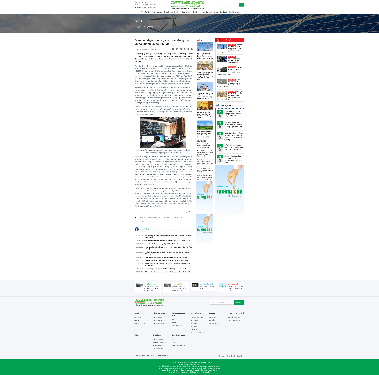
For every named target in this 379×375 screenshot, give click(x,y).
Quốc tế (136, 320)
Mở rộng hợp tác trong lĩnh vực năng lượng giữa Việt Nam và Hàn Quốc (233, 147)
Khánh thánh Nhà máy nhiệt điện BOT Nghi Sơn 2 (161, 244)
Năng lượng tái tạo (158, 323)
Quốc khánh (140, 221)
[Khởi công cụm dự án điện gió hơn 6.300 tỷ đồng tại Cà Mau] (223, 286)
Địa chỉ (221, 356)
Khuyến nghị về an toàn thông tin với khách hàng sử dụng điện (166, 260)
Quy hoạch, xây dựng (196, 317)
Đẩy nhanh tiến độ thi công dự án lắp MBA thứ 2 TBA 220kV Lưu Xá (167, 240)
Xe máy (174, 342)
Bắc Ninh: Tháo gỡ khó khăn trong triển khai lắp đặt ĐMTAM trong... (179, 288)
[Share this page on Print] (177, 49)
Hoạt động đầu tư (149, 284)
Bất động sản (194, 320)
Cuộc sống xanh (185, 12)
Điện (173, 319)
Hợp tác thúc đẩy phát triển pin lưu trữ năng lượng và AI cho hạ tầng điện (233, 159)
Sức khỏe (212, 320)
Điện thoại (231, 356)
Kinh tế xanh (213, 317)
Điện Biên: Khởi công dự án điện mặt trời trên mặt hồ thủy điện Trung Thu (233, 124)
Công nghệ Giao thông (178, 345)
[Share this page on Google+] (180, 49)
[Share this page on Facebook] (192, 49)
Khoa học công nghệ (205, 12)
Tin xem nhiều (201, 141)
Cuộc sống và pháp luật (197, 332)
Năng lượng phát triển (171, 12)
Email (239, 356)
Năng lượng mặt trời (159, 320)
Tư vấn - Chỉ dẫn (177, 284)
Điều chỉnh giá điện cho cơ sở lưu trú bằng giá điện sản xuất (165, 268)
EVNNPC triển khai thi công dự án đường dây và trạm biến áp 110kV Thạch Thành (167, 264)
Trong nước (137, 317)
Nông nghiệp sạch (158, 348)
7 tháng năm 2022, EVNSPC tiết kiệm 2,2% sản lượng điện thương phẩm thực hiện (166, 253)
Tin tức (147, 12)
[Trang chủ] (136, 2)
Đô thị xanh (193, 323)
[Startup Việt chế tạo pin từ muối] (195, 286)
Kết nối (195, 12)
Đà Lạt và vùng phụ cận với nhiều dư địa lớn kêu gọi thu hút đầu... (151, 288)
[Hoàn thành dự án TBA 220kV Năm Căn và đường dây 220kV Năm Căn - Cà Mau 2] (222, 81)
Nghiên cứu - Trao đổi (234, 320)
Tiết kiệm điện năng (158, 339)
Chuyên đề (223, 12)
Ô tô (173, 339)
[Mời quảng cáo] (146, 2)
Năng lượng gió (233, 284)
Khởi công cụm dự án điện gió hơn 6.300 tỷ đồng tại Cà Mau (232, 113)
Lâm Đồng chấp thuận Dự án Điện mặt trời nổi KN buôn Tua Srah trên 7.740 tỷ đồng (233, 136)
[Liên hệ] (142, 2)
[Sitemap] (139, 2)
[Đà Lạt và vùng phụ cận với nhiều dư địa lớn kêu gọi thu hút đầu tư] (139, 286)
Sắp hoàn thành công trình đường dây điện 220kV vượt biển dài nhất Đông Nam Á (167, 236)
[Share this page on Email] (173, 49)
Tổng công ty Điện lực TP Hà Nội (149, 217)
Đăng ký (239, 302)
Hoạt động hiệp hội (139, 323)
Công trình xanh (157, 345)
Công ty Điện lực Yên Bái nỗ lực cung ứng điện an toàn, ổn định (166, 257)
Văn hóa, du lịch (213, 323)
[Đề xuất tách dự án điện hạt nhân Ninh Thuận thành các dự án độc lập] (205, 105)
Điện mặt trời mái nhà (159, 342)
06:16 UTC (153, 5)
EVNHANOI (166, 217)
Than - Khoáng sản (177, 326)
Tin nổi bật (199, 40)
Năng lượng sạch (157, 12)
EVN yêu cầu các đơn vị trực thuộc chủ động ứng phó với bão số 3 (167, 272)
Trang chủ (138, 26)
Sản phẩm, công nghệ (206, 284)
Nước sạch (193, 329)
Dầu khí (174, 323)
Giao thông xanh (234, 12)
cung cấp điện (177, 217)
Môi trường (193, 326)
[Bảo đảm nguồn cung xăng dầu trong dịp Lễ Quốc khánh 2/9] (222, 59)
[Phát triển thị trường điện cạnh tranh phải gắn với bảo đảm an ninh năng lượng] (205, 125)
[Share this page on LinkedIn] (188, 49)
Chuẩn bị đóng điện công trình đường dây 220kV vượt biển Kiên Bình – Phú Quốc (168, 248)
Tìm (242, 5)
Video (216, 12)
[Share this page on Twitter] (184, 49)
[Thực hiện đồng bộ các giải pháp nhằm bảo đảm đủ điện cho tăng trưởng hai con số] (205, 86)
